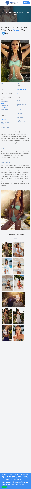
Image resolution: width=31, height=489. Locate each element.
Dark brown (4, 107)
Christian (3, 119)
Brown (2, 103)
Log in (26, 2)
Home (3, 12)
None (18, 93)
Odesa (16, 30)
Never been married (21, 89)
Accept (4, 487)
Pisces (2, 123)
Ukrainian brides (12, 12)
